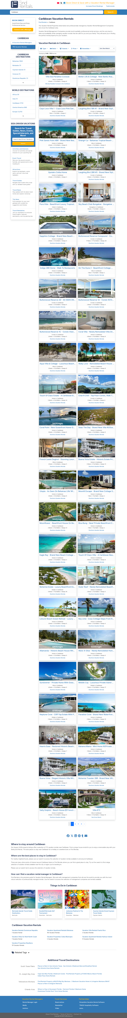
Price (74, 48)
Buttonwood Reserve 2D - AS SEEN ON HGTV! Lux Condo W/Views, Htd (58, 300)
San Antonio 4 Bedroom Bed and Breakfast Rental (80, 966)
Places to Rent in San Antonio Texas (50, 966)
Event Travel (17, 158)
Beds (54, 48)
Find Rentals (43, 22)
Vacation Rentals (20, 47)
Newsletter (59, 1005)
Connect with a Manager (22, 29)
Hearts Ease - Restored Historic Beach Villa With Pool (58, 746)
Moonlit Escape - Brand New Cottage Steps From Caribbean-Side (96, 491)
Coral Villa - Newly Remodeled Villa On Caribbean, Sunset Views (96, 332)
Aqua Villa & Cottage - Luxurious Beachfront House (58, 364)
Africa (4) (16, 94)
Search (23, 143)
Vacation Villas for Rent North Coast (24, 937)
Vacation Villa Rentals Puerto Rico (94, 930)
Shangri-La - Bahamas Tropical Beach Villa (96, 140)
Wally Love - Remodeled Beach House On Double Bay (96, 364)
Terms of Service (66, 1014)
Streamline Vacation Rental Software (92, 1002)
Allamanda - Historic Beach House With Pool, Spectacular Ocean (58, 651)
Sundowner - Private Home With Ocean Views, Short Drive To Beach (58, 682)
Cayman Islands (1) (19, 70)
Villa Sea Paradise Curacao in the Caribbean (57, 83)
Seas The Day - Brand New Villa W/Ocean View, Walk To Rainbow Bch (96, 427)
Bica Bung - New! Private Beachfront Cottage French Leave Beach (96, 523)
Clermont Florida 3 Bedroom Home (74, 989)
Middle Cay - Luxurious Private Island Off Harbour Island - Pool (96, 682)
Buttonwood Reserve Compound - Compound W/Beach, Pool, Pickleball (96, 236)
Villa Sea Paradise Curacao (57, 77)
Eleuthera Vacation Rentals (96, 83)
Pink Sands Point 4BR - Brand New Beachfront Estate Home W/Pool (58, 140)
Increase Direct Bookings (94, 6)
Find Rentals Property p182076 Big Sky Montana (54, 981)
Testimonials (110, 6)
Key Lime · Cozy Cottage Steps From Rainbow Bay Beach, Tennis (96, 619)
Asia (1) (15, 99)
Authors (25, 1008)
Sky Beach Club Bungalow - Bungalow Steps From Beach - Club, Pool (96, 204)
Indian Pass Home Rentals (46, 976)
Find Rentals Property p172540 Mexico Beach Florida (84, 974)
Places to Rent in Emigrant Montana (50, 983)
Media (25, 1005)
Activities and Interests (20, 149)
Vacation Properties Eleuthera (22, 943)
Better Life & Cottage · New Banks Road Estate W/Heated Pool (96, 77)
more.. (81, 1008)
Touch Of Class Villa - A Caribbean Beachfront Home (96, 555)
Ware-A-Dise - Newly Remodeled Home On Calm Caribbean (96, 651)
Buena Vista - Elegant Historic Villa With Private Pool (58, 778)
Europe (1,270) (17, 112)
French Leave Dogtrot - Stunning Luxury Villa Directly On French (58, 459)
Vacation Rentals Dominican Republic (25, 930)
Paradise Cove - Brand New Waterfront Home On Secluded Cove (96, 714)
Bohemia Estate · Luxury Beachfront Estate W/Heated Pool (58, 587)
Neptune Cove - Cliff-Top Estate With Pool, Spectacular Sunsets (58, 714)
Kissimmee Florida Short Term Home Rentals (53, 991)
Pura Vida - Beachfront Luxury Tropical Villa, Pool (58, 204)
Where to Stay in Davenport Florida (50, 989)
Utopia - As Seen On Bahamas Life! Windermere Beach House (58, 491)
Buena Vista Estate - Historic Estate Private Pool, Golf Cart (96, 459)
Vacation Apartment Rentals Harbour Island (97, 937)
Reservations (59, 1002)
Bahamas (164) (18, 61)
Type (44, 48)
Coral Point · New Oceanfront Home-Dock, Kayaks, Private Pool (58, 427)
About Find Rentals (52, 1014)
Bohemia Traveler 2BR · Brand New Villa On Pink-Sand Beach (96, 778)
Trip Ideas (16, 199)
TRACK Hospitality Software (88, 1005)
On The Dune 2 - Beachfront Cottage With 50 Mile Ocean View (96, 268)
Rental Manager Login (30, 1002)
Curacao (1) (16, 74)
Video (57, 1008)
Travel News (17, 190)
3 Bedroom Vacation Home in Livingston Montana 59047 (90, 981)
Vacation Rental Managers (22, 42)
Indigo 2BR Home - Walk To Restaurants (57, 268)
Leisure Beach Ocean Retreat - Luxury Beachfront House (58, 619)
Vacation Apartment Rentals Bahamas (60, 930)
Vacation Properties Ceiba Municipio (60, 937)
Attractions (16, 169)
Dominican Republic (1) (20, 78)
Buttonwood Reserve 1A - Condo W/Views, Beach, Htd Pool (96, 300)
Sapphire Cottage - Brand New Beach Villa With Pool (58, 236)
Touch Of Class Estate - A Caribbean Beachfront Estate (58, 395)
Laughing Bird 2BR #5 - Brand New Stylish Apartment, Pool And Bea (96, 172)
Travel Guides (17, 180)
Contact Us (77, 1014)
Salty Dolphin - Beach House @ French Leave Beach (58, 810)
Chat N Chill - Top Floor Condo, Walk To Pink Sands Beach (96, 395)
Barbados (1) (17, 65)
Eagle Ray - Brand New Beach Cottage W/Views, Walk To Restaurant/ (58, 555)
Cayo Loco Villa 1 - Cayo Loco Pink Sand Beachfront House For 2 (58, 108)
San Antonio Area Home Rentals (48, 968)
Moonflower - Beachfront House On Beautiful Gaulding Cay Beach (58, 523)
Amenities (86, 48)
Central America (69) (20, 107)
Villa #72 (96, 810)
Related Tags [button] (21, 952)
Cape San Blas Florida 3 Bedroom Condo (51, 974)
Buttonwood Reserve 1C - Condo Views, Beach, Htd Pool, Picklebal (58, 332)
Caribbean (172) (18, 103)
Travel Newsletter (19, 210)
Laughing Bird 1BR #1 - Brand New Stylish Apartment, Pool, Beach (96, 108)
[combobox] (56, 12)
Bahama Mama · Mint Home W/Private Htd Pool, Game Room (96, 746)
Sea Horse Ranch (96, 817)
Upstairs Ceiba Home (57, 172)
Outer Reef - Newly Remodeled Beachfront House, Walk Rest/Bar (96, 587)
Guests (65, 48)
